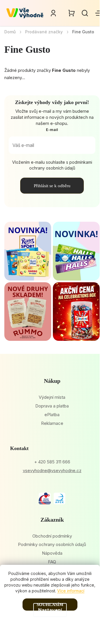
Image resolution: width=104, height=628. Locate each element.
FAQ (52, 562)
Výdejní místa (52, 397)
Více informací (70, 590)
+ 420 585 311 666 (52, 462)
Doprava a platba (52, 406)
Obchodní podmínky (52, 536)
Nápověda (52, 553)
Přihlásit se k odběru (52, 185)
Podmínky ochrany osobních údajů (52, 544)
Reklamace (52, 423)
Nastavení (50, 610)
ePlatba (52, 414)
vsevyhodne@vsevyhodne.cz (52, 470)
